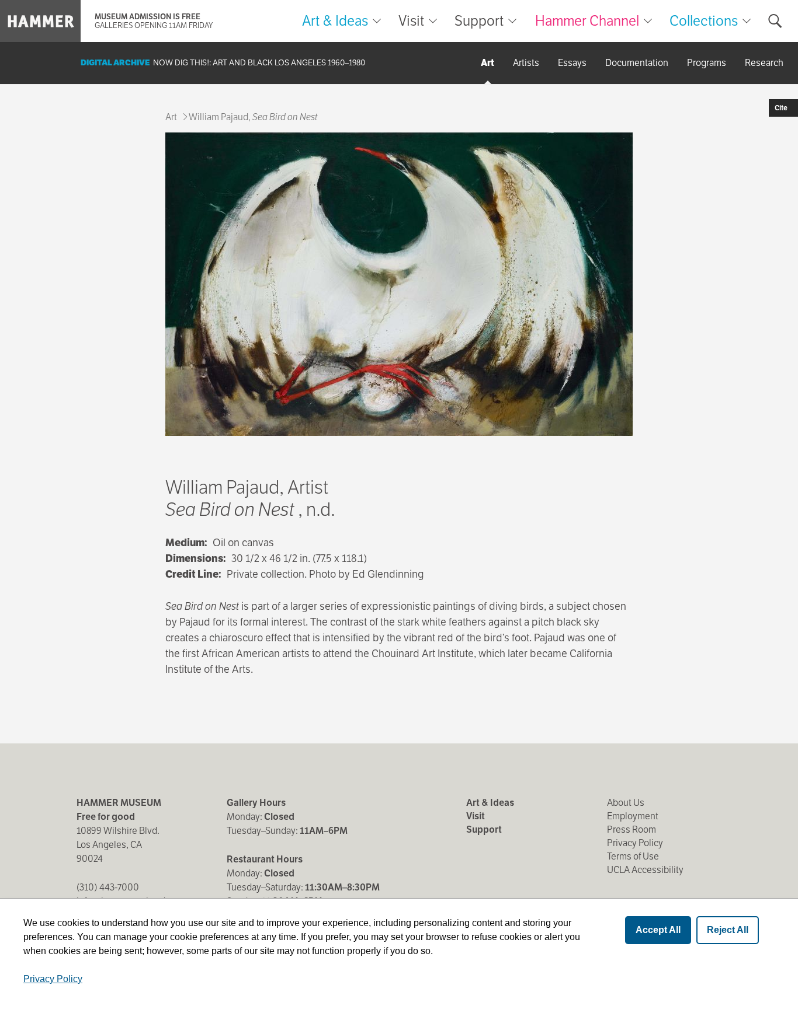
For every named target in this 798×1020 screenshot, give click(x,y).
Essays (572, 63)
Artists (526, 63)
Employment (632, 816)
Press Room (631, 829)
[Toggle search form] (775, 21)
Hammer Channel (587, 21)
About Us (625, 803)
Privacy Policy (635, 843)
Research (764, 63)
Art (487, 63)
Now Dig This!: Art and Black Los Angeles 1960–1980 (259, 62)
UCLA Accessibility (645, 870)
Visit (411, 21)
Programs (706, 63)
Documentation (636, 63)
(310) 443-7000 (108, 887)
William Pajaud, (253, 117)
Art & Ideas (335, 21)
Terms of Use (633, 856)
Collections (703, 21)
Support (479, 21)
